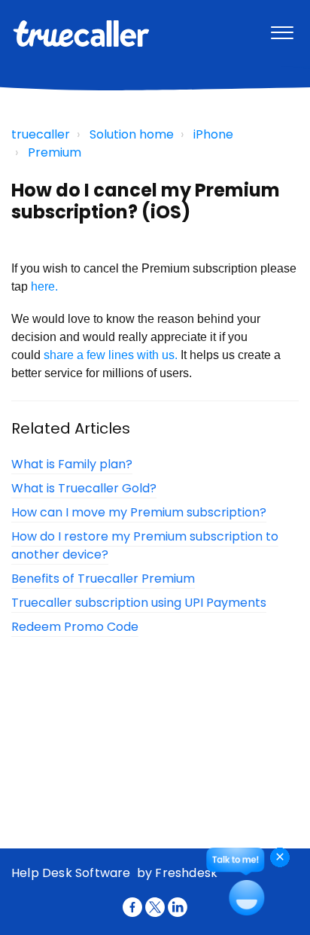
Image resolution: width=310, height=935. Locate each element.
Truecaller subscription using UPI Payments (138, 602)
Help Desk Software (72, 873)
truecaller (40, 134)
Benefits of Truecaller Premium (103, 578)
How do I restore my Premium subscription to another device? (144, 545)
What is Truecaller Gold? (84, 488)
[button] (282, 29)
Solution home (132, 134)
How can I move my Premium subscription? (138, 512)
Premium (54, 152)
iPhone (213, 134)
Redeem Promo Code (74, 626)
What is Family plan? (71, 464)
